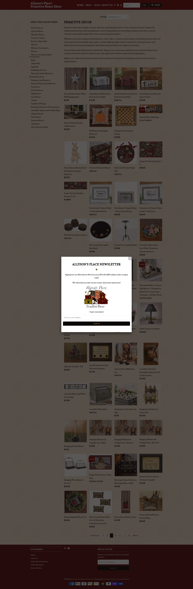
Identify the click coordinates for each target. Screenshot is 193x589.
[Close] (130, 258)
